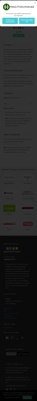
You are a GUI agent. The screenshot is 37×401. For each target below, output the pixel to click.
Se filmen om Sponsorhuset (10, 21)
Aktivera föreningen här (27, 21)
